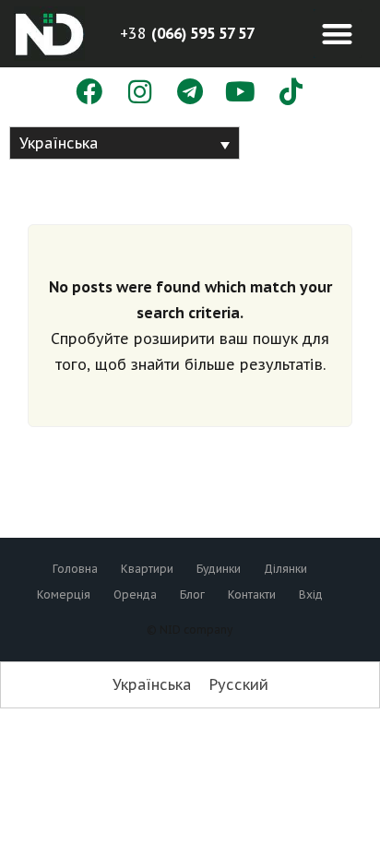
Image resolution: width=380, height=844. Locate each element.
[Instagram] (140, 93)
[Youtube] (240, 93)
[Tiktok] (291, 93)
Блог (192, 594)
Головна (75, 569)
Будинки (218, 569)
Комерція (63, 594)
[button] (338, 33)
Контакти (252, 594)
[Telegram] (190, 93)
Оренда (135, 594)
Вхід (311, 594)
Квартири (147, 569)
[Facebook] (89, 93)
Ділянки (285, 569)
